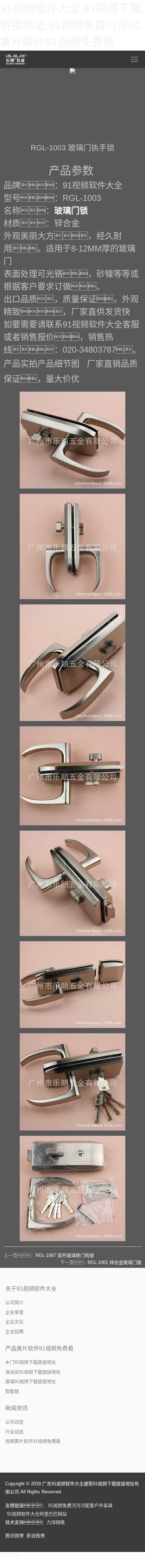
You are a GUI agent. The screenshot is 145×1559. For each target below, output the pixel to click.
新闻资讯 (16, 1408)
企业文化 (14, 1321)
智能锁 (12, 1391)
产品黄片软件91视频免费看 (39, 1348)
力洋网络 (55, 1522)
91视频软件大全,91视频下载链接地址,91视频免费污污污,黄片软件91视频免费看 (71, 25)
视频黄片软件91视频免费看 (33, 1441)
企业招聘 (14, 1331)
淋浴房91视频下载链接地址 (33, 1372)
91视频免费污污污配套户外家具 (80, 1505)
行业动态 (14, 1431)
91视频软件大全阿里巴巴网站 (37, 1514)
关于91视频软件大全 (31, 1289)
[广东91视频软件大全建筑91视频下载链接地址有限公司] (16, 59)
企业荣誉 (14, 1312)
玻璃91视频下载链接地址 (30, 1381)
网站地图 (9, 1555)
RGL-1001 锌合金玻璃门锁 (114, 1262)
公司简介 (14, 1302)
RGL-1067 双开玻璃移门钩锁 (65, 1255)
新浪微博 (35, 1535)
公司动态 (14, 1421)
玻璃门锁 (71, 210)
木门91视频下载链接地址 (30, 1362)
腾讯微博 (14, 1535)
